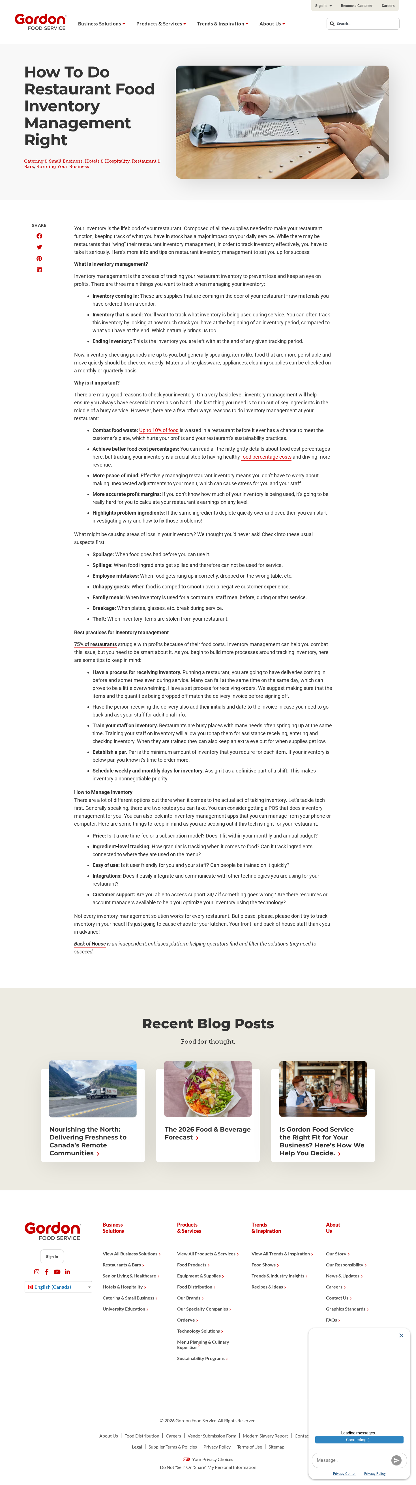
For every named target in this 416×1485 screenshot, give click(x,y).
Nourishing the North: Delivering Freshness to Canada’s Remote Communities (88, 1141)
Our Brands (188, 1297)
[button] (39, 236)
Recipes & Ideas (267, 1286)
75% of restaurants (95, 644)
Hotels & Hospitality (107, 161)
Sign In (321, 5)
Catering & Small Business (53, 161)
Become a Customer (357, 5)
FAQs (331, 1319)
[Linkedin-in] (67, 1272)
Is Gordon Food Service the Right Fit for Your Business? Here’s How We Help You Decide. (322, 1141)
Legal (137, 1446)
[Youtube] (57, 1272)
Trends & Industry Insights (278, 1275)
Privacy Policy (217, 1446)
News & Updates (342, 1275)
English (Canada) (52, 1287)
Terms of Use (249, 1446)
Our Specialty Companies (202, 1308)
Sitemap (276, 1446)
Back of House (90, 944)
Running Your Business (62, 166)
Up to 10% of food (159, 430)
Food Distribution (194, 1286)
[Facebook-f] (47, 1272)
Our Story (336, 1253)
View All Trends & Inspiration (281, 1253)
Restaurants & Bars (122, 1264)
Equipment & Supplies (199, 1275)
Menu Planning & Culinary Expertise (203, 1344)
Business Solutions (99, 24)
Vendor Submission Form (212, 1435)
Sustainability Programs (201, 1358)
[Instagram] (37, 1272)
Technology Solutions (198, 1330)
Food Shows (264, 1264)
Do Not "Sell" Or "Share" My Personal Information (208, 1467)
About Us (270, 24)
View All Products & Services (206, 1253)
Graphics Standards (345, 1308)
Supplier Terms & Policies (173, 1446)
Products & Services (159, 24)
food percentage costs (266, 457)
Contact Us (337, 1297)
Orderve (186, 1319)
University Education (124, 1308)
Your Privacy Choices (212, 1459)
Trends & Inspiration (220, 24)
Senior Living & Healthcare (129, 1275)
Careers (388, 5)
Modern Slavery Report (265, 1435)
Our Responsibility (344, 1264)
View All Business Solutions (130, 1253)
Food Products (191, 1264)
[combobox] (363, 24)
